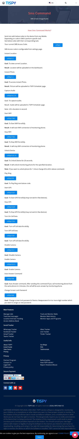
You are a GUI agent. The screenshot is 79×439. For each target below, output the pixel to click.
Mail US (61, 406)
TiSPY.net (31, 406)
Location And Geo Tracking (13, 319)
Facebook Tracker (10, 332)
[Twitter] (10, 388)
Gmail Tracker (9, 334)
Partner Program (10, 360)
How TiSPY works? (46, 362)
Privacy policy (8, 367)
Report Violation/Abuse (48, 365)
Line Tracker (44, 332)
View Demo (7, 349)
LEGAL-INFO (53, 406)
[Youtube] (20, 388)
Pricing (6, 352)
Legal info (7, 365)
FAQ (41, 347)
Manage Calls (8, 314)
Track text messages (11, 316)
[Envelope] (15, 388)
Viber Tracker (45, 329)
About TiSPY (8, 345)
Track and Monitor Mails (49, 314)
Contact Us (8, 362)
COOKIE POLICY (63, 433)
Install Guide (8, 347)
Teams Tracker (9, 336)
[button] (65, 2)
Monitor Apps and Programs (50, 319)
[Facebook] (5, 388)
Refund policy (45, 360)
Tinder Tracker (45, 334)
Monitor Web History (47, 316)
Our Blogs (43, 345)
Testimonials (44, 349)
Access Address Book (11, 321)
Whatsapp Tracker (10, 329)
